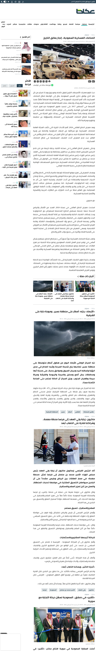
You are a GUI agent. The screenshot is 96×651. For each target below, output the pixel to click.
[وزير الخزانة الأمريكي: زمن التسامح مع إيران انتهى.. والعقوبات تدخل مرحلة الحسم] (26, 58)
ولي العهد (81, 590)
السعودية (53, 590)
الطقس (77, 411)
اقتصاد (71, 24)
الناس (14, 122)
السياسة (18, 55)
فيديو (65, 24)
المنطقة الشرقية (52, 411)
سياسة (77, 24)
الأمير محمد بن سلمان (67, 590)
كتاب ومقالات (17, 43)
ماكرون (91, 590)
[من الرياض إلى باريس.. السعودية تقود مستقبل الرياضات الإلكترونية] (26, 46)
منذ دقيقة (18, 50)
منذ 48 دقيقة (18, 74)
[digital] (23, 1)
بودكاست (52, 24)
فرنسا (44, 590)
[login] (12, 1)
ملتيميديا (22, 24)
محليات (84, 24)
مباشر (15, 24)
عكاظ (92, 35)
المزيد (8, 24)
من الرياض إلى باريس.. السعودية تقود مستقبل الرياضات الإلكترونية (11, 46)
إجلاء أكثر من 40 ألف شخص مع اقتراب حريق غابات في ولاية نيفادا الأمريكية (11, 70)
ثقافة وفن (44, 24)
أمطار (70, 411)
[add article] (19, 1)
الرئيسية (91, 24)
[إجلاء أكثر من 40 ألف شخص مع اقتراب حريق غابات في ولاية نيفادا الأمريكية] (26, 70)
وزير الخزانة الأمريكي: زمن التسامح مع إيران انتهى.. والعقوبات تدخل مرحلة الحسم (11, 58)
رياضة (59, 24)
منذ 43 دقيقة (18, 62)
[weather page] (15, 1)
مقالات (29, 24)
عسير (63, 411)
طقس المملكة (89, 411)
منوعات (36, 24)
